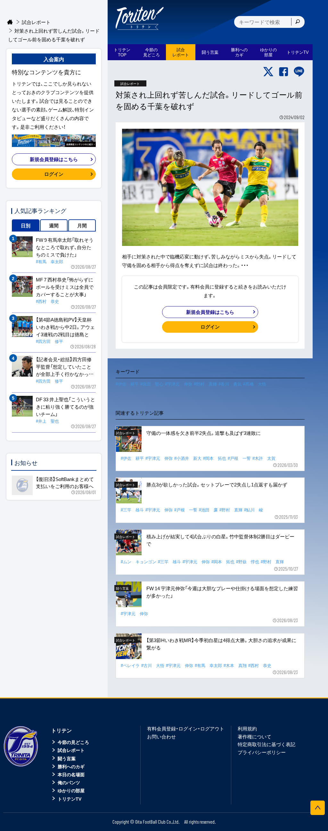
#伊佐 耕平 (127, 384)
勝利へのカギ (71, 766)
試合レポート (36, 22)
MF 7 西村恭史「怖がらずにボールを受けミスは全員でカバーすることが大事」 (65, 287)
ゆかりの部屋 (71, 790)
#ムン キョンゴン (138, 561)
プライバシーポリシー (262, 752)
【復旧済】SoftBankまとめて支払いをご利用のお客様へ (65, 483)
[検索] (297, 21)
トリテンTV (69, 798)
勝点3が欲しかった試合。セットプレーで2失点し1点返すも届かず (216, 484)
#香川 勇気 (230, 384)
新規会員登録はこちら (210, 311)
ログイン (210, 326)
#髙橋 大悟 (254, 384)
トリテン (61, 730)
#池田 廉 (208, 510)
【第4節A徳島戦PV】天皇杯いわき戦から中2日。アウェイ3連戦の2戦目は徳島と (65, 327)
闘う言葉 (210, 52)
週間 (54, 225)
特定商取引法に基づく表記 (266, 744)
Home (10, 22)
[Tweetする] (268, 71)
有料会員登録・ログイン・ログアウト (185, 728)
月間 (82, 225)
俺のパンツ (69, 782)
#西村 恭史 (259, 665)
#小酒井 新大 (187, 458)
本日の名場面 (71, 774)
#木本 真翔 (235, 665)
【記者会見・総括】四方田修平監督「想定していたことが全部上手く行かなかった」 (64, 367)
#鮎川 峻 (253, 510)
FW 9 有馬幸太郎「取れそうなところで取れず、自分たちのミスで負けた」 (65, 247)
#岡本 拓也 (214, 458)
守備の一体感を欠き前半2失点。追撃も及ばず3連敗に (203, 432)
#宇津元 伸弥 (178, 384)
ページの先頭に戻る (317, 808)
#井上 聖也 (47, 421)
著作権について (254, 736)
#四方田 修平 (49, 341)
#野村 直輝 (205, 384)
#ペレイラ (130, 665)
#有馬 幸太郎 (208, 665)
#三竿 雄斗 (132, 510)
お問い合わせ (161, 736)
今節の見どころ (73, 742)
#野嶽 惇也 (247, 561)
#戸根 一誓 (239, 458)
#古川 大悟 (152, 665)
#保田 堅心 (151, 384)
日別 (25, 225)
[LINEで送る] (299, 71)
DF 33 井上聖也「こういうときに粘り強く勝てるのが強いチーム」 (65, 407)
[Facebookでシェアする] (283, 71)
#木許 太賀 (263, 458)
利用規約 (247, 728)
